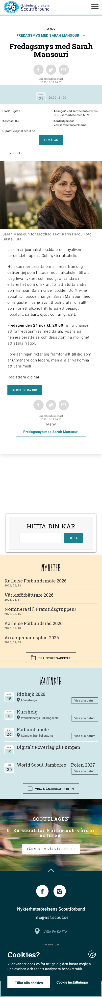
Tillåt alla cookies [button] (29, 983)
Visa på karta (55, 931)
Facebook (42, 891)
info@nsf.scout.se (51, 917)
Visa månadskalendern (54, 789)
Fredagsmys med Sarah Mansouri (48, 35)
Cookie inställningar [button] (72, 982)
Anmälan (51, 140)
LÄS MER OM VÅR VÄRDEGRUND (51, 849)
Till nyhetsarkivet (54, 658)
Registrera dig (24, 390)
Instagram (59, 891)
